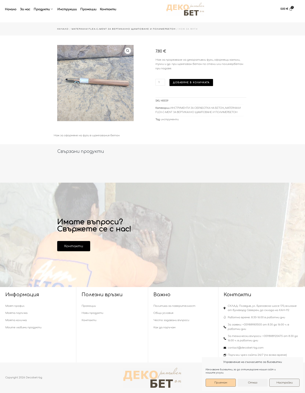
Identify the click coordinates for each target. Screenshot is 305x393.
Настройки (284, 382)
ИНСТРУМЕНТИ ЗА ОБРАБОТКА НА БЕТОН (197, 108)
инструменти (170, 119)
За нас (25, 9)
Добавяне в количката (191, 82)
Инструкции (67, 9)
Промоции (88, 9)
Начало (10, 9)
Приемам (220, 382)
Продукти (42, 9)
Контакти (108, 9)
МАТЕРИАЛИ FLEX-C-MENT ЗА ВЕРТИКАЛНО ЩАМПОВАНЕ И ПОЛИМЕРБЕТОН (124, 29)
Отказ (252, 382)
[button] (128, 51)
